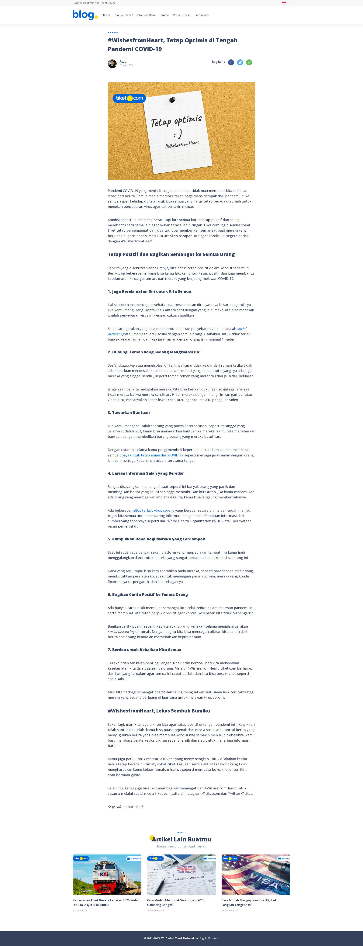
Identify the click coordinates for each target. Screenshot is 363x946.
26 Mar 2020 (126, 65)
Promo (165, 15)
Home (107, 15)
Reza (122, 61)
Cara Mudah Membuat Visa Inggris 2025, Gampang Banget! (176, 902)
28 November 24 (155, 910)
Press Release (181, 15)
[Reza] (112, 63)
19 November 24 (230, 910)
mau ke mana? (124, 15)
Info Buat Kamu (146, 15)
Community (202, 15)
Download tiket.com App (86, 3)
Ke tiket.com (108, 3)
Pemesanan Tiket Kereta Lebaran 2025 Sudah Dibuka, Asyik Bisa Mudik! (106, 902)
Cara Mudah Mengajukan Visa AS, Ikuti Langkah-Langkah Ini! (249, 902)
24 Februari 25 (80, 910)
